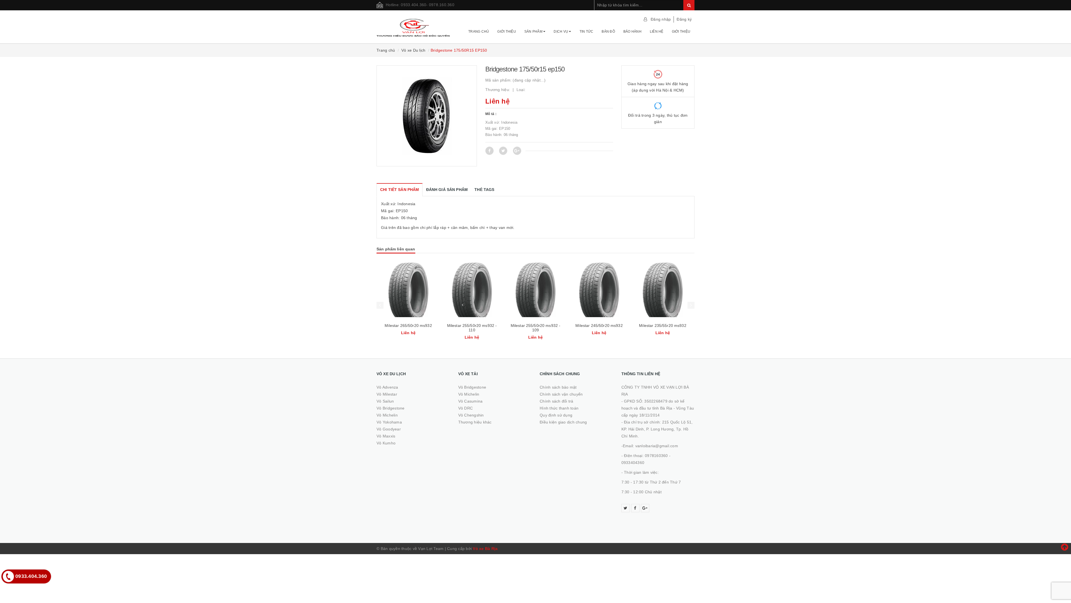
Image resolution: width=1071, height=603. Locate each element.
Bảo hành (632, 32)
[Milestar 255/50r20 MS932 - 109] (472, 290)
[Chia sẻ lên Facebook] (489, 151)
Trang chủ (478, 32)
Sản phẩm (533, 32)
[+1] (517, 151)
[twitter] (625, 508)
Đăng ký (684, 19)
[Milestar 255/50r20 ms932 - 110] (408, 290)
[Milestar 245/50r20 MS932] (535, 290)
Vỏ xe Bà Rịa (485, 548)
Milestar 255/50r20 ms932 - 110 (408, 327)
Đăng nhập (661, 19)
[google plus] (645, 508)
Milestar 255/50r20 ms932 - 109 (472, 327)
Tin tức (587, 32)
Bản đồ (608, 32)
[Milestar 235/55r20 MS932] (599, 290)
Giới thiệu (506, 32)
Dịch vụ (561, 32)
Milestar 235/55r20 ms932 (599, 325)
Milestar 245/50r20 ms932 (535, 325)
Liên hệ (657, 32)
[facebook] (635, 508)
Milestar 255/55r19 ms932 (662, 325)
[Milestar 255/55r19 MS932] (662, 290)
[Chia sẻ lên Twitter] (503, 151)
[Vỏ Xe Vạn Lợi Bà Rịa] (413, 25)
